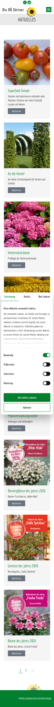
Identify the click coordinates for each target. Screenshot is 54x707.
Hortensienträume (19, 252)
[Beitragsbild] (27, 62)
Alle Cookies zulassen (27, 397)
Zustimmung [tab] (9, 296)
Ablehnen (27, 407)
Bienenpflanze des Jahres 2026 (26, 491)
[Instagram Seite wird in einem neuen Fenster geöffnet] (29, 2)
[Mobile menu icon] (48, 9)
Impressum (24, 698)
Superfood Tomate (19, 90)
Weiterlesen (16, 111)
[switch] (46, 364)
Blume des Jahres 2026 (22, 641)
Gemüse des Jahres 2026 (23, 566)
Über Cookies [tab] (44, 296)
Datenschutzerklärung (40, 698)
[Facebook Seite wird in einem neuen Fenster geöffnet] (25, 2)
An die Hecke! (16, 173)
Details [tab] (27, 296)
